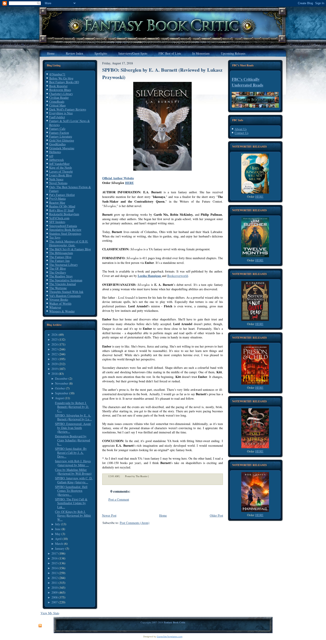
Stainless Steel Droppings (65, 233)
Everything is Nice (61, 113)
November (61, 383)
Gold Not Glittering (61, 140)
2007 (54, 602)
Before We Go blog (61, 78)
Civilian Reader (59, 97)
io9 (51, 156)
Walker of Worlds (60, 303)
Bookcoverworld (177, 276)
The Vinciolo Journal (62, 284)
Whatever (55, 307)
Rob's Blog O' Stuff (61, 210)
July (57, 524)
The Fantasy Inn (59, 261)
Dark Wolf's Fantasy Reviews (67, 109)
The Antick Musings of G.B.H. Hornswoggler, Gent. (68, 243)
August (59, 398)
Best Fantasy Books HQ (64, 82)
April (58, 539)
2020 (54, 364)
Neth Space (56, 179)
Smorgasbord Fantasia (63, 226)
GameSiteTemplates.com (169, 636)
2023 (54, 349)
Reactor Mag (57, 202)
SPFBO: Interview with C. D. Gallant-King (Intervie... (73, 480)
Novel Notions (58, 183)
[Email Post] (151, 476)
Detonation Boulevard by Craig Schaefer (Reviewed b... (72, 440)
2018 (54, 373)
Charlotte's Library (61, 94)
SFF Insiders (57, 222)
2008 (54, 597)
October (60, 388)
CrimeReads (56, 101)
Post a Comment (118, 499)
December (61, 378)
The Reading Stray (61, 276)
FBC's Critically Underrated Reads (247, 82)
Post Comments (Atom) (134, 523)
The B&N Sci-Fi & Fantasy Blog (70, 249)
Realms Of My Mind (62, 206)
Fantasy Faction (59, 132)
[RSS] (40, 626)
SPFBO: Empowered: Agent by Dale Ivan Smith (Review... (73, 428)
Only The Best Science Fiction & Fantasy (70, 189)
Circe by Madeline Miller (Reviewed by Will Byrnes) (73, 472)
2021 (54, 359)
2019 (54, 369)
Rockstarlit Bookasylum (64, 214)
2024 (54, 344)
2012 (54, 578)
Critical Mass (57, 105)
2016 (54, 558)
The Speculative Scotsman (65, 280)
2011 (54, 583)
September (61, 393)
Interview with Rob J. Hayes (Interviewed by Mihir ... (73, 463)
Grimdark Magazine (61, 148)
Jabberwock (56, 160)
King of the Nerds (60, 167)
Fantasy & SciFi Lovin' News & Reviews (69, 123)
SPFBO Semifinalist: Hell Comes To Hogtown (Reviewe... (71, 491)
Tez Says (54, 237)
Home (163, 515)
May (58, 534)
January (60, 548)
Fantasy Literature (60, 136)
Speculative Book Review (65, 229)
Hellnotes (55, 152)
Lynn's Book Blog (60, 175)
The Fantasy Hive (60, 257)
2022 (54, 354)
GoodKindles (57, 144)
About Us (241, 129)
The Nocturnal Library (63, 265)
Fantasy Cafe (57, 128)
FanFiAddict (57, 117)
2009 (54, 592)
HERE (129, 182)
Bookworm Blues (60, 90)
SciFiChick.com (59, 218)
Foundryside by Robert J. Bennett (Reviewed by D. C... (72, 407)
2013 (54, 573)
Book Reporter (58, 86)
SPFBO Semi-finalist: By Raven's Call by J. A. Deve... (71, 452)
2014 (54, 568)
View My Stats (50, 613)
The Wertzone (58, 288)
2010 (54, 587)
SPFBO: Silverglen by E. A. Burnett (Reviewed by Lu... (73, 417)
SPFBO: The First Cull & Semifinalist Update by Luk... (71, 503)
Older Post (216, 515)
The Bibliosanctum (61, 253)
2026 (54, 334)
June (58, 529)
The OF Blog (57, 268)
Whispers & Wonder (62, 311)
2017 (54, 553)
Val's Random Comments (65, 296)
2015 (54, 563)
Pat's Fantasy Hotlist (62, 195)
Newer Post (109, 515)
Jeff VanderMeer (59, 164)
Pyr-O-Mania (57, 198)
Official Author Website (118, 178)
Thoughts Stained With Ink (66, 292)
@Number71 (57, 74)
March (59, 543)
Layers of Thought (61, 171)
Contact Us (241, 133)
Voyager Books (58, 299)
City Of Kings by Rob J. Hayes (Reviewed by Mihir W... (73, 515)
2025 (54, 339)
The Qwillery (57, 272)
